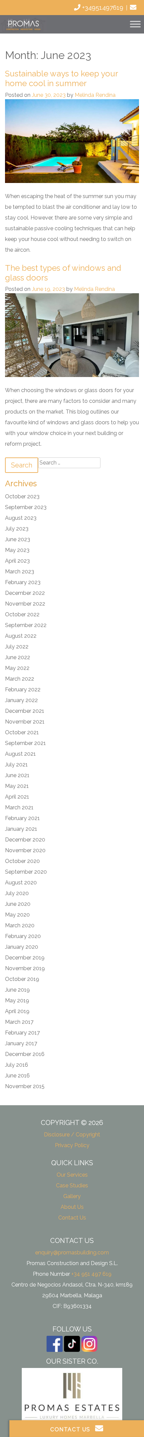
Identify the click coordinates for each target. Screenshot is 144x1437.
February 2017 (22, 1032)
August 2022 (21, 636)
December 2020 (25, 839)
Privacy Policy (72, 1145)
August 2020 (21, 882)
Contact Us (72, 1217)
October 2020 (22, 861)
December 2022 (25, 593)
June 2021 (17, 775)
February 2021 (22, 818)
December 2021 (24, 711)
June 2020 (17, 904)
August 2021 (20, 754)
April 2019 (17, 1011)
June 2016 (17, 1075)
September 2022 (26, 625)
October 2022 (22, 614)
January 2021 (21, 829)
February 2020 (23, 936)
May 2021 (17, 786)
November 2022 (25, 604)
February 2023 (23, 582)
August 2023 (21, 518)
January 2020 (21, 947)
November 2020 (25, 850)
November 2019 (25, 968)
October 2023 (22, 496)
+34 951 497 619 (91, 1274)
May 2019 (17, 1000)
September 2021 (25, 743)
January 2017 (21, 1043)
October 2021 (22, 732)
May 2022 (17, 668)
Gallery (72, 1196)
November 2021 (25, 721)
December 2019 (25, 957)
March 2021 (19, 807)
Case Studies (72, 1185)
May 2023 (17, 550)
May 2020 (17, 915)
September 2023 (26, 507)
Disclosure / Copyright (72, 1134)
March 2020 (19, 925)
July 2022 (16, 646)
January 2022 (21, 700)
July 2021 (16, 764)
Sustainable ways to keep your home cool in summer (61, 78)
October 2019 (22, 979)
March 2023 (19, 571)
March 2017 (19, 1022)
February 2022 (23, 689)
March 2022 (19, 679)
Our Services (72, 1175)
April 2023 (17, 561)
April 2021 (17, 797)
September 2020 (26, 872)
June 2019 (17, 990)
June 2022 (17, 657)
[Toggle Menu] (135, 24)
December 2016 (25, 1054)
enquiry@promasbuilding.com (72, 1252)
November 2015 (25, 1086)
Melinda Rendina (95, 95)
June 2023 (17, 539)
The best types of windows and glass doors (63, 273)
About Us (72, 1207)
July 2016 (16, 1065)
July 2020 (17, 893)
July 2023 (16, 528)
